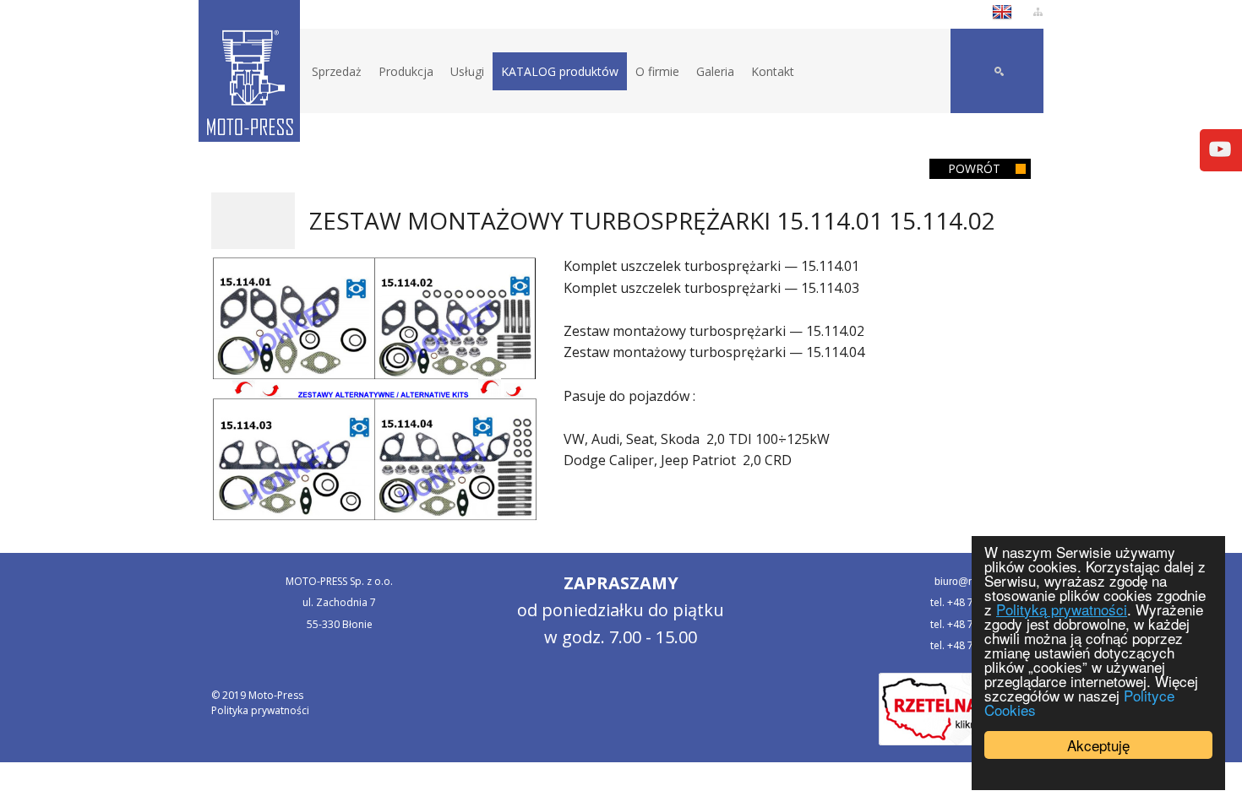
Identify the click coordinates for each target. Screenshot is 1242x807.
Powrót (974, 168)
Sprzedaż (337, 71)
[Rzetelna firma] (955, 708)
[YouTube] (1220, 147)
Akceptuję (1098, 745)
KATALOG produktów (559, 71)
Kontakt (772, 71)
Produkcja (406, 71)
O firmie (657, 71)
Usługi (467, 71)
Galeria (715, 71)
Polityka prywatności (260, 710)
